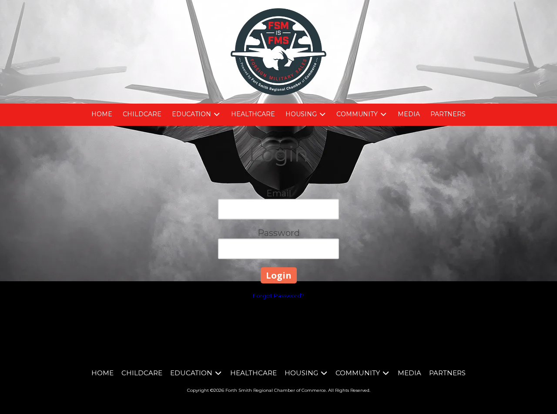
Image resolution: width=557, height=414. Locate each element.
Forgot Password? (278, 295)
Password (279, 233)
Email (278, 193)
